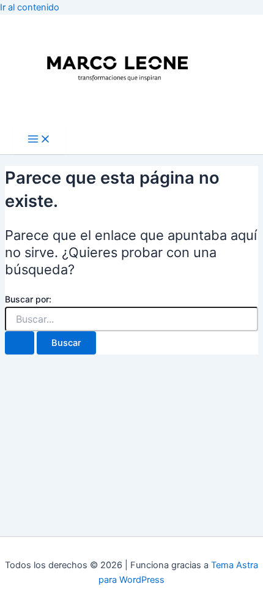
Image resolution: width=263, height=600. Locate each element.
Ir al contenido (29, 7)
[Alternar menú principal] (39, 140)
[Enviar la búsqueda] (19, 343)
